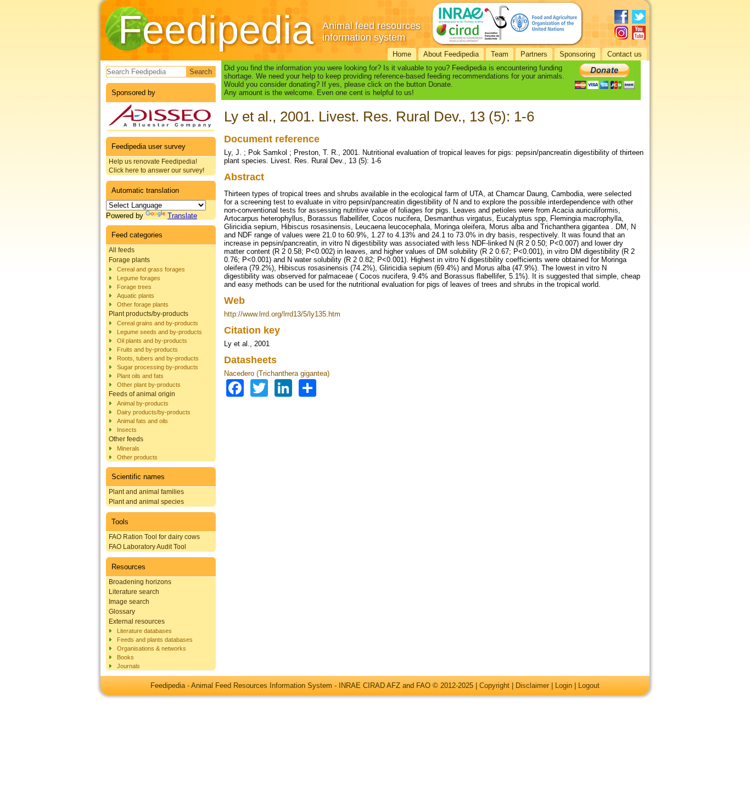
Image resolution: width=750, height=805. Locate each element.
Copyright (494, 685)
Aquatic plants (135, 295)
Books (125, 657)
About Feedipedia (451, 54)
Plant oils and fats (140, 376)
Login (563, 685)
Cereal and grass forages (151, 269)
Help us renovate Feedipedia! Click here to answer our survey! (156, 166)
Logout (589, 685)
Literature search (134, 592)
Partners (533, 54)
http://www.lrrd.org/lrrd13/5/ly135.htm (282, 314)
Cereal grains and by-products (157, 323)
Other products (137, 457)
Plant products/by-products (148, 314)
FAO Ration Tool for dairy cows (154, 537)
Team (499, 54)
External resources (137, 621)
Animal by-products (143, 403)
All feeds (122, 250)
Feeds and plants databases (155, 639)
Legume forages (138, 278)
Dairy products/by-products (154, 412)
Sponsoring (577, 54)
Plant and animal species (146, 502)
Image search (129, 602)
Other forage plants (143, 304)
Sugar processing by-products (157, 367)
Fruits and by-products (147, 349)
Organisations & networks (151, 648)
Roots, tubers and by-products (158, 358)
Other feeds (126, 439)
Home (402, 54)
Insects (127, 429)
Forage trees (134, 287)
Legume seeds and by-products (159, 332)
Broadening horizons (140, 582)
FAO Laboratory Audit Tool (147, 547)
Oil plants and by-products (152, 340)
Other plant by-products (149, 384)
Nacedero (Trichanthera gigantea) (276, 373)
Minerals (128, 448)
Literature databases (144, 631)
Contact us (624, 54)
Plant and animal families (146, 492)
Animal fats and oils (142, 421)
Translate (182, 216)
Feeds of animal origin (142, 394)
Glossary (122, 611)
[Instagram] (621, 33)
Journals (128, 666)
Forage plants (129, 260)
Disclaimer (532, 685)
